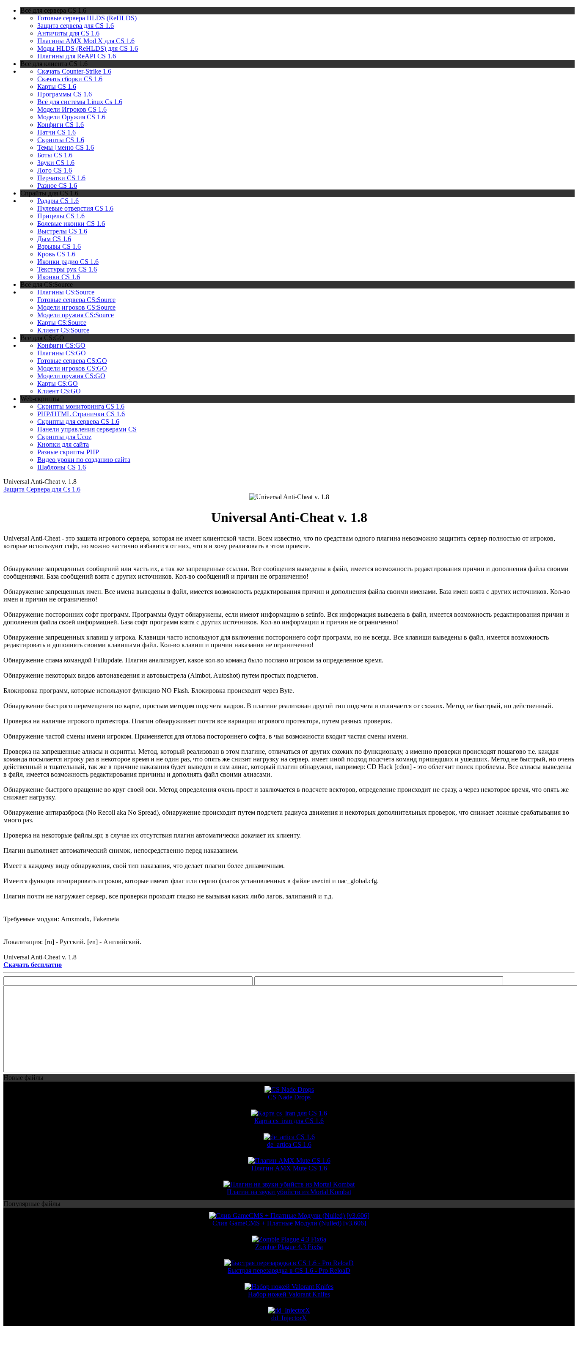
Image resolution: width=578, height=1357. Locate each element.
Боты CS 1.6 (54, 155)
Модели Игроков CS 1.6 (72, 109)
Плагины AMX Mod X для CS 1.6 (86, 40)
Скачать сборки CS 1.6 (69, 78)
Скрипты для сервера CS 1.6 (78, 421)
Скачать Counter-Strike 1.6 (74, 71)
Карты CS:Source (61, 322)
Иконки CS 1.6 (58, 276)
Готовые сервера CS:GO (72, 360)
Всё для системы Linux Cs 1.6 (79, 101)
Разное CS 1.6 (57, 185)
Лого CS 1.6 (54, 170)
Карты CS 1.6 (56, 86)
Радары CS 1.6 (58, 200)
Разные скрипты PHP (68, 452)
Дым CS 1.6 (54, 238)
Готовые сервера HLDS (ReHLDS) (87, 18)
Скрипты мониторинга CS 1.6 (80, 406)
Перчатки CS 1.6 (61, 177)
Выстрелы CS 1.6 (62, 231)
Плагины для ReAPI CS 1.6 (76, 56)
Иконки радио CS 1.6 (68, 261)
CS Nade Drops (289, 1097)
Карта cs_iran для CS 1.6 (289, 1120)
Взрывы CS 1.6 (59, 246)
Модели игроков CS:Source (76, 307)
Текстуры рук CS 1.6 (67, 269)
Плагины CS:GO (61, 353)
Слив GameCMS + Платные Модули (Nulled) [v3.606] (289, 1223)
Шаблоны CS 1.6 (61, 467)
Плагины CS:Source (65, 292)
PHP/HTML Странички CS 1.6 (81, 414)
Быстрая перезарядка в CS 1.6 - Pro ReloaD (289, 1270)
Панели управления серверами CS (87, 429)
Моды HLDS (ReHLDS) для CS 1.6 (87, 48)
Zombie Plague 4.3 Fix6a (289, 1246)
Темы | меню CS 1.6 (65, 147)
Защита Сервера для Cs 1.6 (41, 489)
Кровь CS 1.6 (56, 254)
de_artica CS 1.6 (289, 1144)
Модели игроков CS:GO (72, 368)
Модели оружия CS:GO (71, 375)
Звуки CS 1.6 (55, 162)
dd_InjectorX (289, 1317)
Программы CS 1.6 (64, 94)
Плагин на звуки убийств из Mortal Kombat (289, 1191)
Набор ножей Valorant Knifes (289, 1294)
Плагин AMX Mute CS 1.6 (289, 1168)
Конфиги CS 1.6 (60, 124)
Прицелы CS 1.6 (61, 216)
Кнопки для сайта (63, 444)
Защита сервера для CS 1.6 (75, 25)
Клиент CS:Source (63, 330)
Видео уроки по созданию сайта (83, 459)
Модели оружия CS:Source (75, 315)
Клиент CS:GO (59, 391)
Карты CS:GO (57, 383)
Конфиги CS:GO (61, 345)
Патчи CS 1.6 (56, 132)
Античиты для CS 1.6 (68, 33)
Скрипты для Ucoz (64, 436)
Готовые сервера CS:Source (76, 299)
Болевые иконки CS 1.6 (71, 223)
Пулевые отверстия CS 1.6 (75, 208)
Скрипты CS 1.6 (60, 139)
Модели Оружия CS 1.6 (71, 117)
